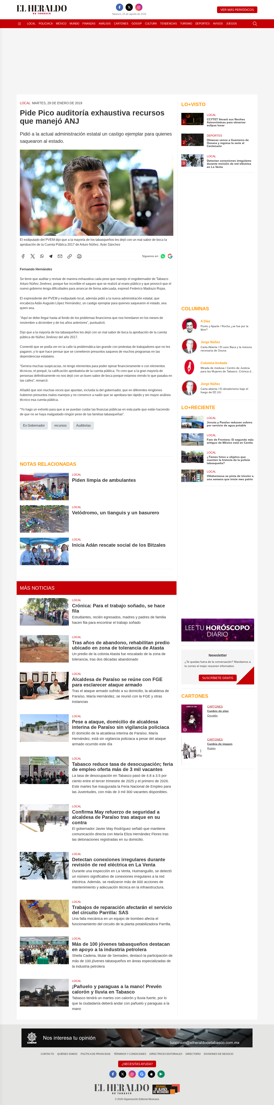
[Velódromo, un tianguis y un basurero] (44, 519)
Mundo (74, 23)
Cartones (121, 23)
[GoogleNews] (141, 1074)
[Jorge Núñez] (189, 346)
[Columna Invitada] (189, 367)
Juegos (231, 23)
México (61, 23)
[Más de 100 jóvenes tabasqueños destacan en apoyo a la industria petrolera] (44, 955)
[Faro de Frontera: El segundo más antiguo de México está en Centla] (192, 439)
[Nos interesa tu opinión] (137, 1037)
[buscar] (255, 23)
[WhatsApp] (42, 256)
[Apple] (151, 1074)
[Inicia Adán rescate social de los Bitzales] (44, 551)
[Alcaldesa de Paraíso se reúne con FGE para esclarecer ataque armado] (44, 690)
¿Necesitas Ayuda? (137, 1064)
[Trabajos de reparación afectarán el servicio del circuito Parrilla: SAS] (44, 916)
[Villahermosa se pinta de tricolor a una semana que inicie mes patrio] (192, 476)
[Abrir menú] (19, 24)
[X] (129, 7)
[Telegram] (51, 256)
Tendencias (168, 23)
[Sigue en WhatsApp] (163, 256)
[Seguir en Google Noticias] (170, 256)
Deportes (202, 23)
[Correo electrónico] (60, 256)
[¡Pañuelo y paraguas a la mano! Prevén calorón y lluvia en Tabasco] (44, 997)
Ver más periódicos (237, 9)
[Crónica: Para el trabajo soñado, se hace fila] (44, 614)
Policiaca (46, 23)
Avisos (218, 23)
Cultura (151, 23)
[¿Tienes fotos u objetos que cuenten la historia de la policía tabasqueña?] (192, 457)
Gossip (137, 23)
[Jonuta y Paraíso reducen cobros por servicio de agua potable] (192, 422)
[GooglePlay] (161, 1074)
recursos (60, 425)
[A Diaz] (189, 325)
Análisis (105, 23)
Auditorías (83, 425)
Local (31, 23)
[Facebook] (119, 7)
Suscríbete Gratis (217, 678)
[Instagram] (138, 7)
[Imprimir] (79, 256)
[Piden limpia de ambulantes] (44, 486)
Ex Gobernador (34, 425)
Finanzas (88, 23)
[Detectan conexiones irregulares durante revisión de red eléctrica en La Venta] (44, 873)
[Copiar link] (69, 256)
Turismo (186, 23)
